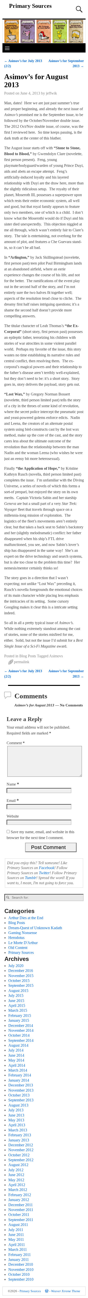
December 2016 (20, 970)
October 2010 (19, 1274)
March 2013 (17, 1130)
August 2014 (18, 1045)
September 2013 (20, 1100)
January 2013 (18, 1140)
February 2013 (19, 1135)
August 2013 (18, 1105)
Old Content (17, 948)
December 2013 (20, 1085)
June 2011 (16, 1235)
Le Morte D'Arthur (23, 943)
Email (13, 800)
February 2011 (19, 1255)
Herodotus (16, 938)
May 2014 (16, 1060)
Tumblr (30, 878)
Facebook (46, 868)
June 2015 (16, 1001)
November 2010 (20, 1269)
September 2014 (20, 1040)
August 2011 (18, 1225)
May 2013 (16, 1120)
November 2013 (20, 1090)
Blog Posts (27, 656)
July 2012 (15, 1170)
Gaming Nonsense (22, 933)
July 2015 (15, 995)
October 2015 (19, 981)
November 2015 (20, 976)
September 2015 (20, 985)
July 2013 (15, 1110)
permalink (21, 662)
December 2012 (20, 1145)
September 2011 (20, 1220)
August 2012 (18, 1165)
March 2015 (17, 1010)
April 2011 (16, 1245)
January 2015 (18, 1020)
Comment (16, 743)
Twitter (44, 873)
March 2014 (17, 1070)
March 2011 (17, 1249)
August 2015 (18, 991)
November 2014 (20, 1030)
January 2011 (18, 1259)
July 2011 (15, 1230)
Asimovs (56, 656)
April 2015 (16, 1005)
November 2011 (20, 1210)
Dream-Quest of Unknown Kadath (35, 928)
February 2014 (19, 1075)
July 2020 (15, 966)
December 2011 (20, 1205)
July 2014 (15, 1050)
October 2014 (19, 1035)
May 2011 (16, 1239)
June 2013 (16, 1115)
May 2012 (16, 1180)
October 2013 (19, 1095)
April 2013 (16, 1125)
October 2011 (18, 1215)
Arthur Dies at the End (25, 918)
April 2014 (16, 1065)
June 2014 (16, 1055)
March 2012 (17, 1190)
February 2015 (19, 1015)
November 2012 (20, 1150)
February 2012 (19, 1195)
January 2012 (18, 1200)
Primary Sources (30, 6)
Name (13, 784)
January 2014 (18, 1080)
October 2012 (19, 1155)
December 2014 (20, 1025)
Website (13, 816)
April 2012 (16, 1185)
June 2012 (16, 1175)
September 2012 (20, 1160)
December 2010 (20, 1264)
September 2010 (20, 1279)
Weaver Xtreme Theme (65, 1291)
